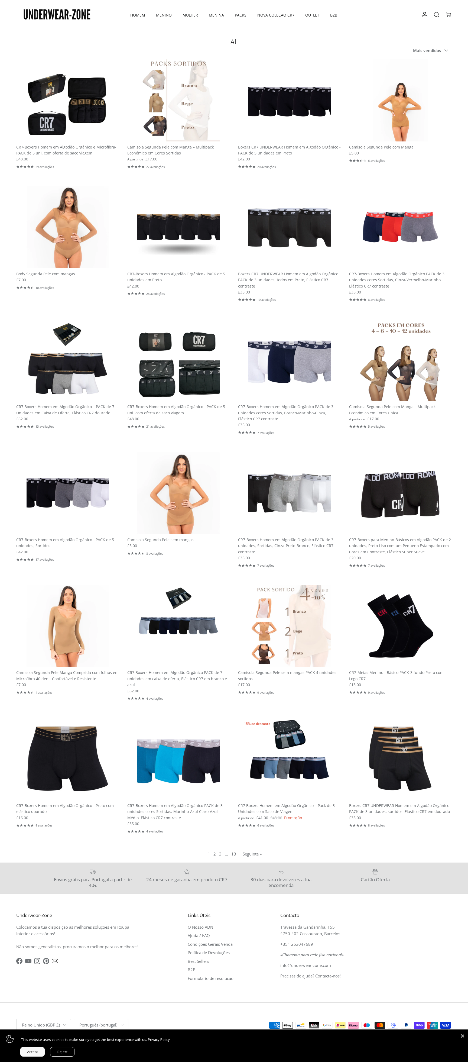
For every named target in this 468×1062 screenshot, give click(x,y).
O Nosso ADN (200, 927)
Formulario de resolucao (210, 978)
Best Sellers (198, 961)
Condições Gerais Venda (210, 944)
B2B (333, 15)
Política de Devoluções (209, 952)
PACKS (240, 15)
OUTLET (312, 15)
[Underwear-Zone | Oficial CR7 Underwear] (57, 14)
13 (233, 854)
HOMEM (137, 15)
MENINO (164, 15)
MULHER (190, 15)
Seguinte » (252, 854)
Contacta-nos (327, 976)
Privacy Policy (159, 1039)
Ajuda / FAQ (199, 935)
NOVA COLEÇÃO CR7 (275, 15)
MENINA (216, 15)
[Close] (462, 1035)
